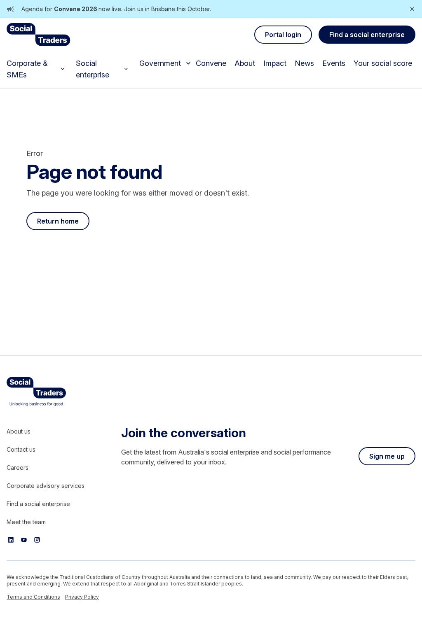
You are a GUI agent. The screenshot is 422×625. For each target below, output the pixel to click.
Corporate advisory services (45, 485)
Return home (58, 221)
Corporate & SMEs (27, 69)
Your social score (383, 63)
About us (18, 431)
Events (333, 63)
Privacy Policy (82, 597)
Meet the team (26, 521)
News (304, 63)
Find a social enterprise (38, 503)
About (244, 63)
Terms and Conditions (33, 597)
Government (160, 63)
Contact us (21, 449)
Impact (274, 63)
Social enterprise (92, 69)
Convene (211, 63)
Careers (17, 467)
